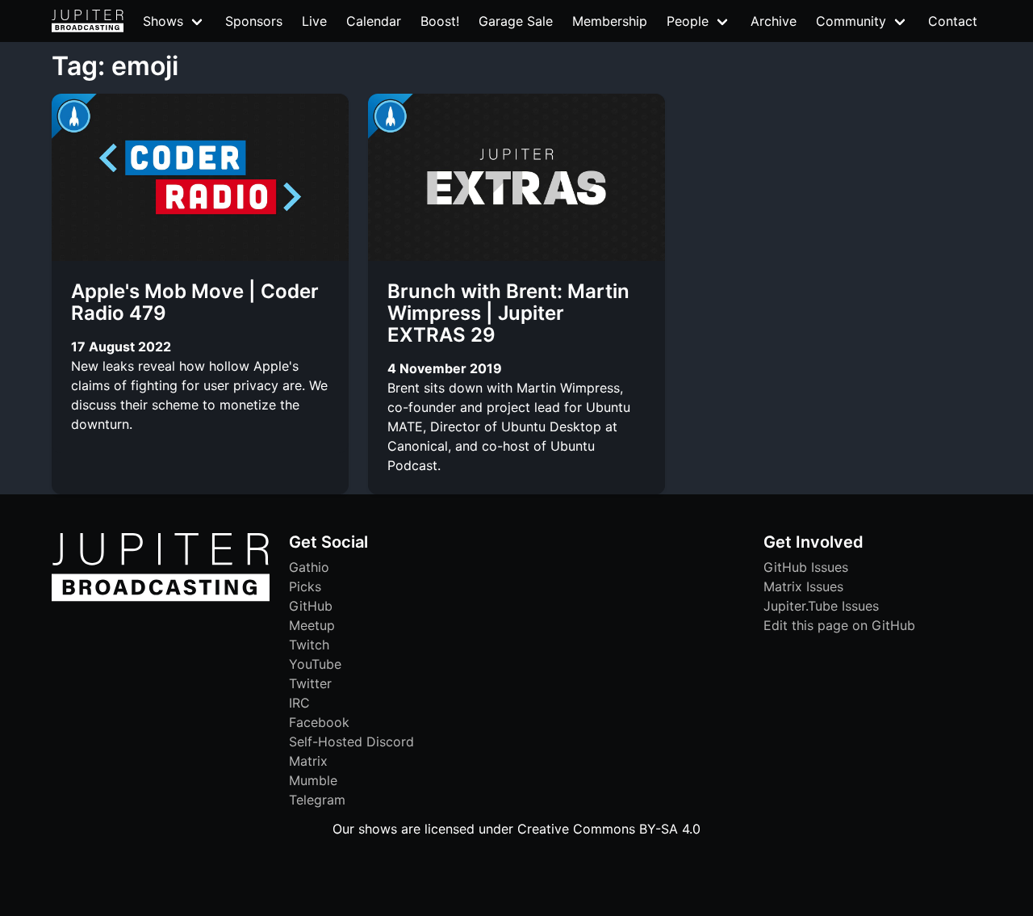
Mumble (313, 780)
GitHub (310, 606)
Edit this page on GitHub (839, 625)
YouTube (315, 664)
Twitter (310, 683)
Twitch (309, 645)
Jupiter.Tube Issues (821, 606)
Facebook (319, 722)
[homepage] (87, 21)
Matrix (308, 761)
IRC (299, 703)
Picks (305, 586)
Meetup (312, 625)
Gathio (309, 567)
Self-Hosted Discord (351, 741)
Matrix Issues (803, 586)
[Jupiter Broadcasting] (161, 597)
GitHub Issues (805, 567)
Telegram (317, 800)
